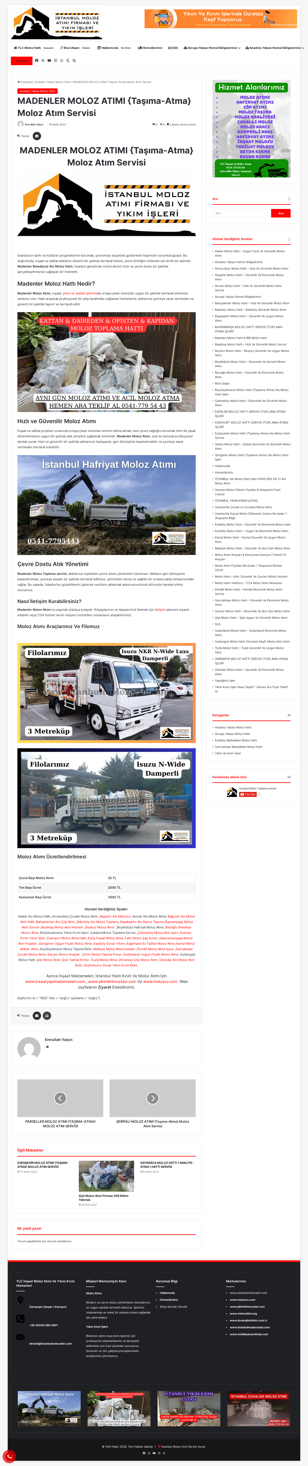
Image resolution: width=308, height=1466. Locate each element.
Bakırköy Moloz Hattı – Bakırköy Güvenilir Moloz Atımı (250, 309)
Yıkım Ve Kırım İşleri (228, 753)
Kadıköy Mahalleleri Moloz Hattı (236, 740)
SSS (175, 48)
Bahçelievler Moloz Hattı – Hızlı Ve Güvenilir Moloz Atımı (252, 303)
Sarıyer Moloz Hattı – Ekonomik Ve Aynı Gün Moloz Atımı (252, 611)
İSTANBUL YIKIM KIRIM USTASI (236, 500)
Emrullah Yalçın (34, 124)
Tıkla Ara (21, 60)
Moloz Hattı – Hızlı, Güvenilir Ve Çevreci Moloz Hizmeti (251, 576)
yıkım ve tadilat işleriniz (80, 293)
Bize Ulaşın (76, 48)
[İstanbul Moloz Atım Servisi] (56, 23)
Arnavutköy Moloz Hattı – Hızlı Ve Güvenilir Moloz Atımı (251, 268)
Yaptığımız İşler (225, 680)
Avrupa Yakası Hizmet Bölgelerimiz (212, 48)
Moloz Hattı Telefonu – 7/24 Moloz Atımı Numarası (248, 583)
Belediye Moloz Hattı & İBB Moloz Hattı (241, 338)
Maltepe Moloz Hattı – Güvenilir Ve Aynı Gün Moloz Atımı (252, 548)
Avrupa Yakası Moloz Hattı (232, 734)
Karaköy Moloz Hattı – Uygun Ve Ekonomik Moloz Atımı (251, 531)
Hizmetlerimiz (152, 48)
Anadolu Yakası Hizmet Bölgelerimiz (275, 48)
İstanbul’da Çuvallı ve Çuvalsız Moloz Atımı (243, 507)
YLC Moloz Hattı (35, 48)
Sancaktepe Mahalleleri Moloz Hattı (239, 746)
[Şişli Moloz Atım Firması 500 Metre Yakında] (106, 1176)
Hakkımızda (116, 48)
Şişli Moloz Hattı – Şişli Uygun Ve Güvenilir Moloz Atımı (251, 617)
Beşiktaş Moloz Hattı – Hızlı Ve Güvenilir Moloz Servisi (250, 344)
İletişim (160, 610)
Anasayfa (26, 82)
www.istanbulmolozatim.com (248, 1292)
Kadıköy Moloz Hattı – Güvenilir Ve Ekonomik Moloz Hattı (253, 524)
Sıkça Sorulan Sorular (173, 1306)
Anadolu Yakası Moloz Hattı (53, 82)
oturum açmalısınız (59, 1241)
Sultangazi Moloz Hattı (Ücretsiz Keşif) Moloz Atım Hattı (252, 641)
